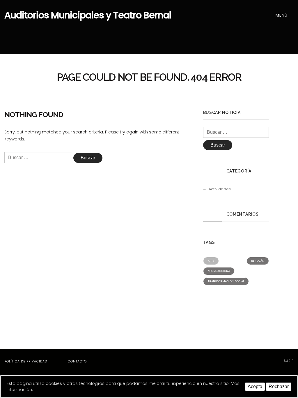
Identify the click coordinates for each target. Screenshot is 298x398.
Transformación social (226, 281)
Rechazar (279, 386)
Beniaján (257, 261)
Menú (282, 15)
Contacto (77, 361)
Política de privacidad (25, 361)
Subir (288, 361)
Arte (211, 261)
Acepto (255, 386)
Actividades (220, 188)
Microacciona (219, 271)
